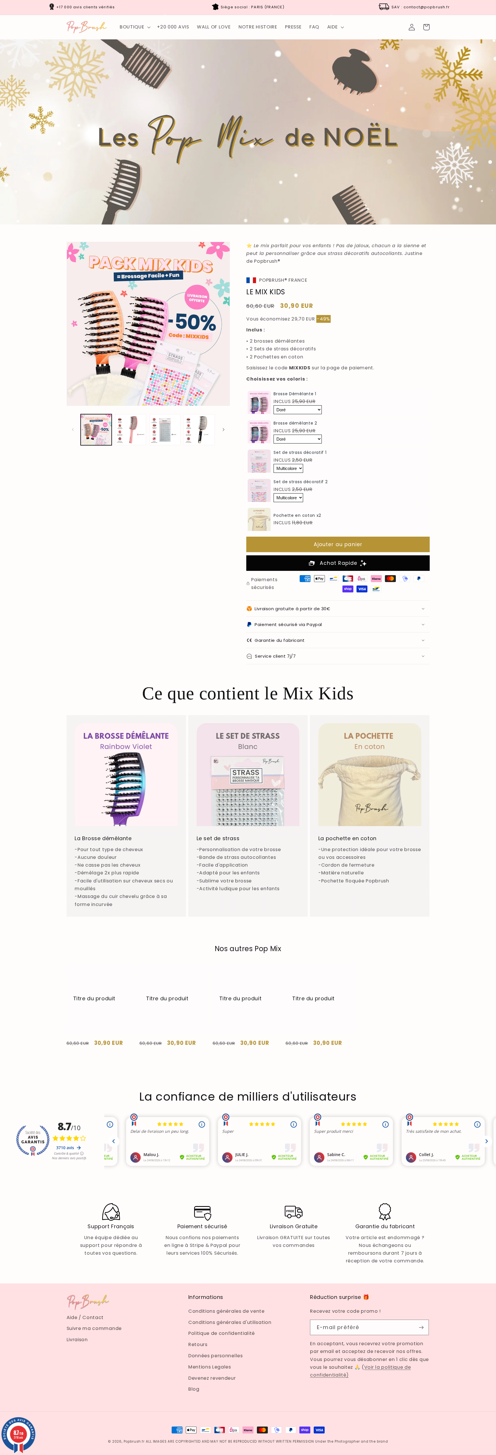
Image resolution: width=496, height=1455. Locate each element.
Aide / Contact (85, 1317)
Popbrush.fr (134, 1441)
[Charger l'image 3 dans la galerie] (165, 429)
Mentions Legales (209, 1367)
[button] (134, 27)
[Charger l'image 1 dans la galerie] (96, 429)
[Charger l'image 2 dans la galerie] (130, 429)
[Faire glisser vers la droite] (223, 429)
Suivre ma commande (94, 1328)
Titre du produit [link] (94, 998)
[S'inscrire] (421, 1327)
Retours (198, 1344)
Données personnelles (215, 1355)
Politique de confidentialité (221, 1333)
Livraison (77, 1339)
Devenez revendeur (212, 1378)
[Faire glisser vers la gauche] (73, 429)
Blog (193, 1389)
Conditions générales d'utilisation (229, 1322)
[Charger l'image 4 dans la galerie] (199, 429)
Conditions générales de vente (226, 1311)
